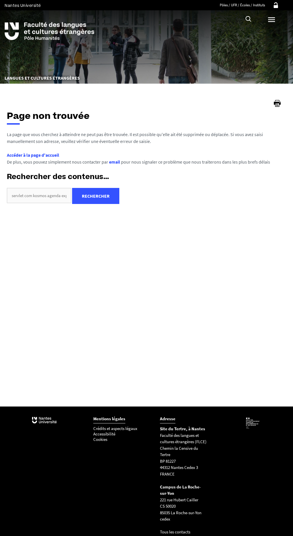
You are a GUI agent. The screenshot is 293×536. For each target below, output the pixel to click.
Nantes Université (23, 5)
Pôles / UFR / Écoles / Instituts (242, 5)
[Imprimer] (277, 103)
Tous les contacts (175, 532)
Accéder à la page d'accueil (33, 155)
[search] (39, 195)
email (114, 162)
